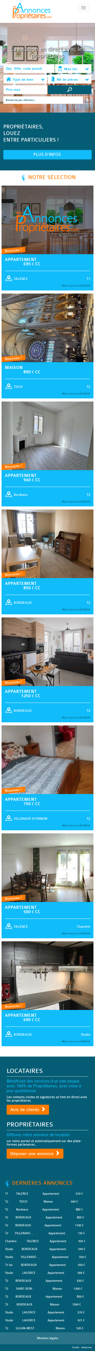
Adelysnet (86, 1347)
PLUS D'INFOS (47, 154)
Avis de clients (25, 1109)
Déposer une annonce (32, 1153)
